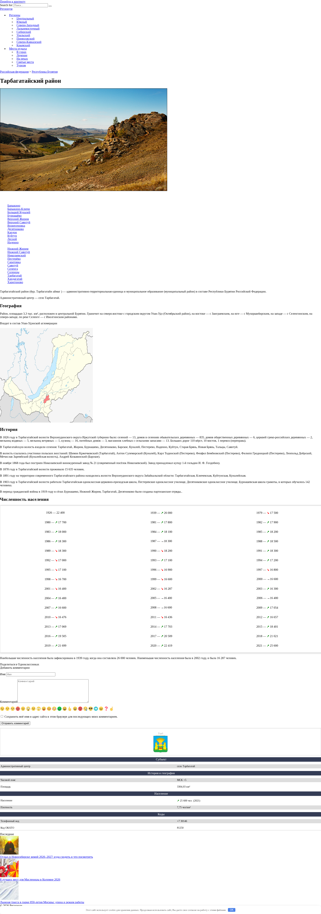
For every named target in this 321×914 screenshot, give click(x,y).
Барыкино (13, 205)
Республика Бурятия (45, 71)
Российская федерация (14, 71)
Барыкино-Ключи (18, 209)
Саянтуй (12, 265)
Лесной (12, 239)
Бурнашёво (14, 215)
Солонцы (13, 272)
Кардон (12, 232)
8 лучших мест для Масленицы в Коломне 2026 (30, 879)
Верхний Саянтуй (18, 222)
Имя (2, 674)
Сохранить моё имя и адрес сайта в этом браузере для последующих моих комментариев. (61, 716)
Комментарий (8, 701)
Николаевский (16, 255)
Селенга (12, 268)
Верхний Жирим (18, 219)
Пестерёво (14, 258)
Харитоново (15, 282)
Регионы (14, 15)
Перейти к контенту (12, 1)
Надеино (13, 242)
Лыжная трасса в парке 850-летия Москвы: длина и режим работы (42, 902)
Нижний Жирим (17, 248)
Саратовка (14, 262)
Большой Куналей (18, 212)
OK (232, 909)
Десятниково (15, 229)
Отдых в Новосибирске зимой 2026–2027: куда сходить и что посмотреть (46, 856)
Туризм (21, 65)
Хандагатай (14, 278)
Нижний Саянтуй (18, 252)
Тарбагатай (14, 275)
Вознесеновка (16, 225)
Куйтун (12, 235)
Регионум (6, 8)
